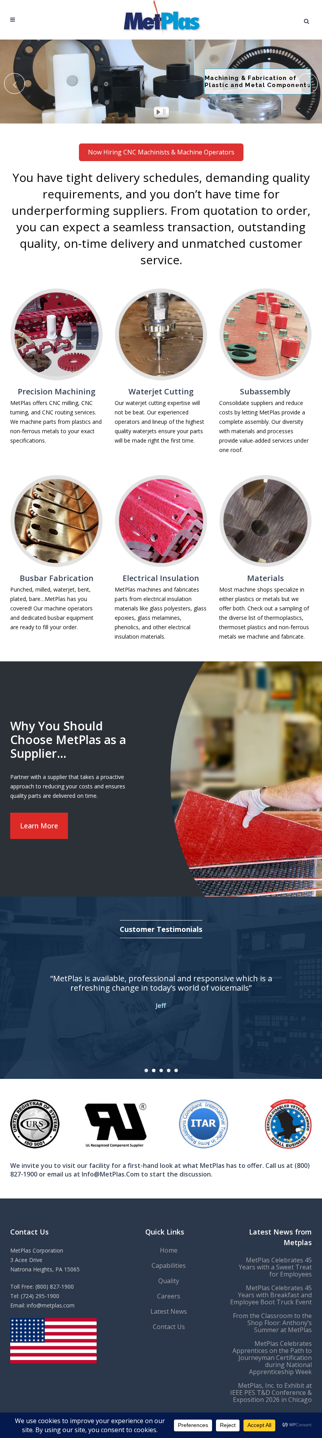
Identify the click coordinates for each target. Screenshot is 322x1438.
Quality (168, 1280)
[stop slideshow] (165, 113)
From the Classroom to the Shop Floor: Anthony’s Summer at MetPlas (272, 1322)
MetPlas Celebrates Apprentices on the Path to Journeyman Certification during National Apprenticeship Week (272, 1357)
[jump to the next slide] (307, 83)
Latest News (168, 1311)
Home (168, 1250)
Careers (168, 1296)
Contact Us (169, 1326)
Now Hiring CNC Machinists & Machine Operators (161, 152)
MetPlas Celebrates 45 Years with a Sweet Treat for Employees (275, 1267)
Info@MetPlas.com (110, 1174)
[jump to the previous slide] (14, 83)
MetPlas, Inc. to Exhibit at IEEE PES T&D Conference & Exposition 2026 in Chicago (271, 1392)
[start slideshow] (156, 113)
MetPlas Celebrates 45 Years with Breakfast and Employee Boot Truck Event (271, 1294)
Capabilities (169, 1265)
